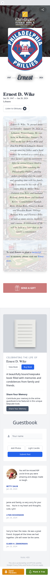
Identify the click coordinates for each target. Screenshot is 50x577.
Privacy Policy (18, 565)
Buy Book (28, 367)
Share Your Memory (17, 408)
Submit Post (25, 454)
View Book (13, 367)
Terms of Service (32, 565)
